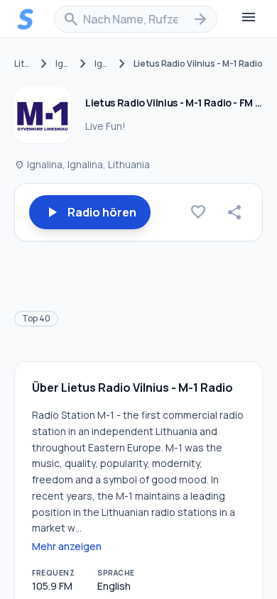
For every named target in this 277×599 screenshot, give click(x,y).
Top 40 (36, 318)
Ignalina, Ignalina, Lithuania (82, 164)
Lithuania (23, 64)
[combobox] (135, 19)
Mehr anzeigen (67, 546)
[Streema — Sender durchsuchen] (25, 19)
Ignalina (63, 64)
